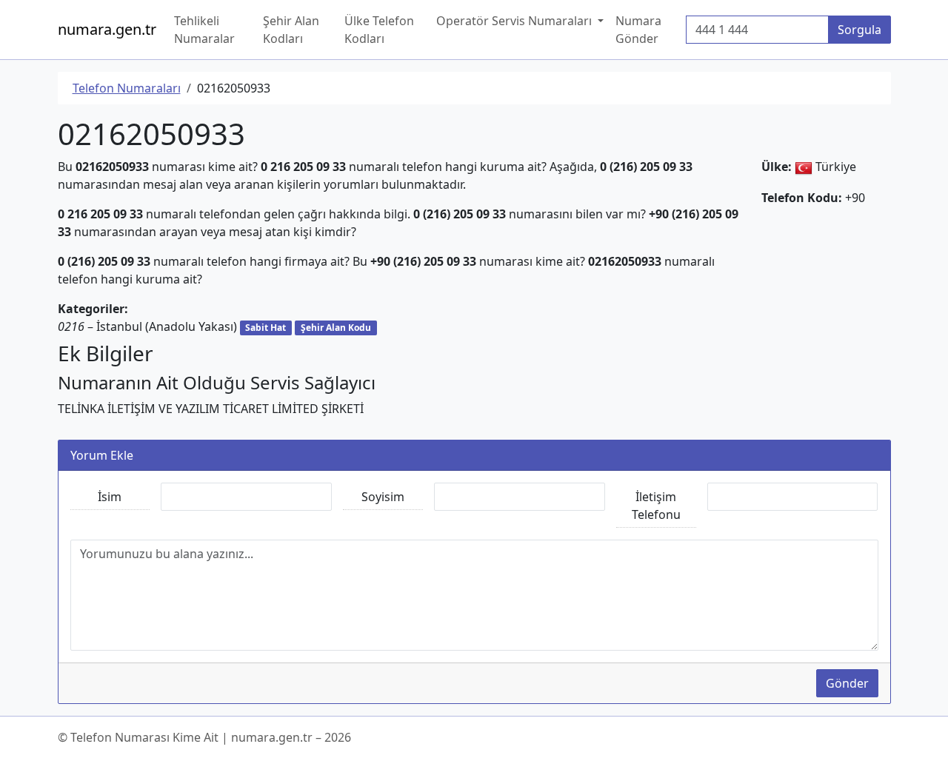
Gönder (847, 683)
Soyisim (382, 497)
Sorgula (859, 29)
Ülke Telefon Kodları (379, 30)
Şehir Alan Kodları (291, 30)
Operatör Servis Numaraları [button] (515, 21)
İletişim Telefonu (656, 506)
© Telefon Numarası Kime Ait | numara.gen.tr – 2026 (204, 737)
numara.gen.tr (107, 29)
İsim (109, 497)
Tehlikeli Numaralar (204, 30)
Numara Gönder (638, 30)
